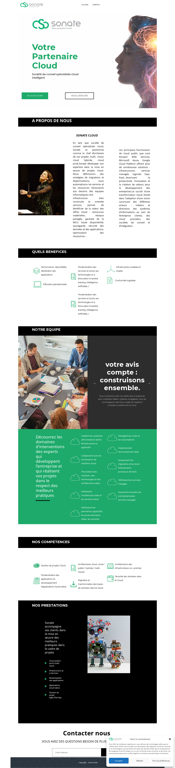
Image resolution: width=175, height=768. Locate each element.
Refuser (139, 760)
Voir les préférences (161, 760)
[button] (170, 739)
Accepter (119, 760)
